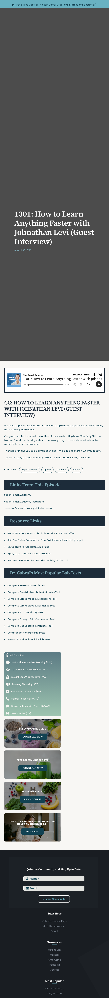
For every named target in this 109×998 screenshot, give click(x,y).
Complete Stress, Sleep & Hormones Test (31, 605)
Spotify (47, 469)
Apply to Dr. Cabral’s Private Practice (29, 553)
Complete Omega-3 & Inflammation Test (31, 619)
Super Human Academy (17, 495)
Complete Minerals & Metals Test (27, 585)
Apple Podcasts (29, 469)
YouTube (61, 469)
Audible (76, 469)
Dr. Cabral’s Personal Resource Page (28, 547)
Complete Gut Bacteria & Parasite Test (30, 626)
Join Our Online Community (23, 540)
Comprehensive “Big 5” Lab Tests (26, 632)
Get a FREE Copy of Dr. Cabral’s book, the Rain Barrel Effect (42, 533)
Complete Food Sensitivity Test (25, 612)
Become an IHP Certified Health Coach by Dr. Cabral (38, 560)
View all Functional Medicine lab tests (29, 639)
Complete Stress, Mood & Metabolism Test (32, 599)
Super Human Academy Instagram (24, 501)
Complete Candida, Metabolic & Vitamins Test (34, 592)
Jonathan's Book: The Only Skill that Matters (29, 508)
